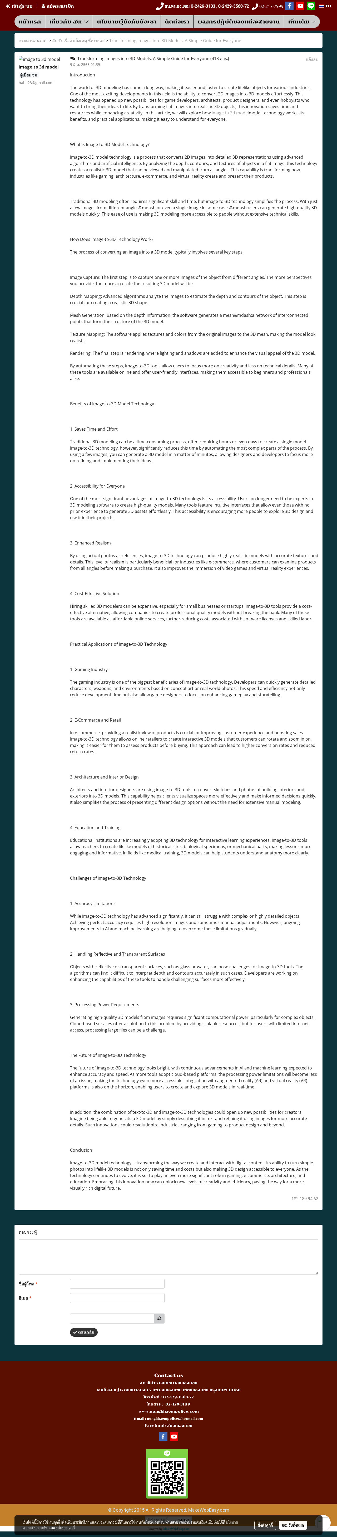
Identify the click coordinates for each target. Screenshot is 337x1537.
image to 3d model (230, 113)
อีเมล (25, 1298)
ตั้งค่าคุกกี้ (265, 1525)
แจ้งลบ (312, 59)
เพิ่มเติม (299, 21)
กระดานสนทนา (33, 40)
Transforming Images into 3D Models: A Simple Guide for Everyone (175, 40)
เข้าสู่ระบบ (21, 6)
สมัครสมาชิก (59, 6)
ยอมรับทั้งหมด (293, 1525)
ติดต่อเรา (177, 21)
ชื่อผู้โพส (28, 1284)
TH (327, 6)
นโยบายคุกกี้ (65, 1527)
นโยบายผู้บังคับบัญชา (127, 21)
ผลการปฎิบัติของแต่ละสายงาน (238, 21)
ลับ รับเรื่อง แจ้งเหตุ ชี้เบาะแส (78, 40)
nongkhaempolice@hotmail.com (175, 1419)
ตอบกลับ (86, 1332)
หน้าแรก (29, 21)
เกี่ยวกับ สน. (66, 21)
